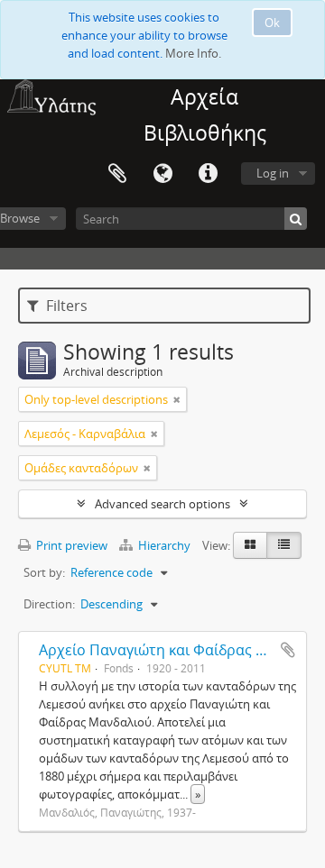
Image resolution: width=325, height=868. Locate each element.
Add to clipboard (288, 650)
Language (162, 173)
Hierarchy (164, 545)
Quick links (207, 173)
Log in (272, 173)
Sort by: (44, 572)
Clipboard (117, 173)
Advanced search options (162, 504)
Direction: (49, 604)
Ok (272, 22)
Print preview (70, 545)
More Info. (193, 53)
